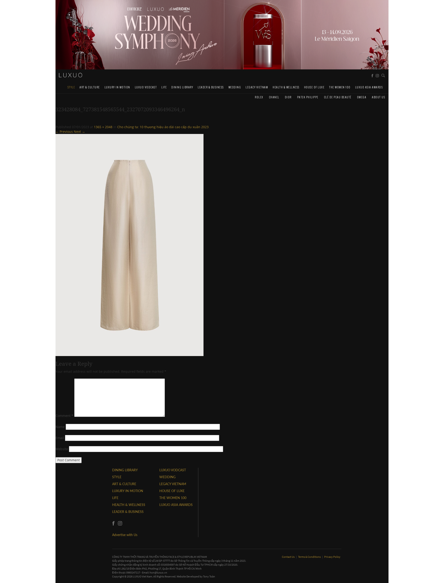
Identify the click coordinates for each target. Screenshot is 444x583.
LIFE (164, 87)
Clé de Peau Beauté (338, 97)
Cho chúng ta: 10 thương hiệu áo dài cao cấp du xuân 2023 (163, 127)
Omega (362, 97)
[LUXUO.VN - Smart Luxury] (71, 75)
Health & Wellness (286, 87)
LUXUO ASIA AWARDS (369, 87)
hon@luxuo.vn (158, 572)
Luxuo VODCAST (146, 87)
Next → (79, 131)
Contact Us (288, 556)
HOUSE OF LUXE (314, 87)
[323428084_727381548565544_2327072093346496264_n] (130, 244)
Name (60, 427)
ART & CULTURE (90, 87)
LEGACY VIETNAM (257, 87)
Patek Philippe (307, 97)
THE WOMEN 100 (340, 87)
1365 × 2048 (103, 127)
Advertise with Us (124, 535)
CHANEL (274, 97)
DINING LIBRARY (182, 87)
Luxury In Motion (117, 87)
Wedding (234, 87)
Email (60, 438)
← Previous (64, 131)
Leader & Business (211, 87)
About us (378, 97)
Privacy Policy (332, 556)
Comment (64, 415)
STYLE (71, 87)
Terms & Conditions (309, 556)
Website (62, 449)
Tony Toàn (209, 576)
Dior (288, 97)
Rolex (259, 97)
